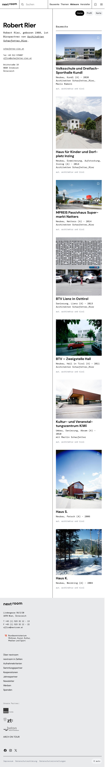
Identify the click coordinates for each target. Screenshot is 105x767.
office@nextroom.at (13, 627)
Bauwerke (54, 4)
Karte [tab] (98, 13)
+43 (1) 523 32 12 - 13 (17, 621)
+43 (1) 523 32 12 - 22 (17, 624)
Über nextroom (10, 654)
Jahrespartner (10, 676)
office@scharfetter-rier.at (17, 58)
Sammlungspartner (12, 667)
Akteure (74, 4)
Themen (65, 4)
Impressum (8, 761)
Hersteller (85, 4)
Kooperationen (10, 672)
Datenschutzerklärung (26, 761)
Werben (7, 685)
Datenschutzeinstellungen (52, 761)
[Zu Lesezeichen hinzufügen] (98, 37)
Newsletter (8, 681)
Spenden (7, 689)
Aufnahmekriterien (12, 663)
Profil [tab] (89, 13)
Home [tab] (80, 13)
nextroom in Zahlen (12, 659)
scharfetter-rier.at (13, 48)
